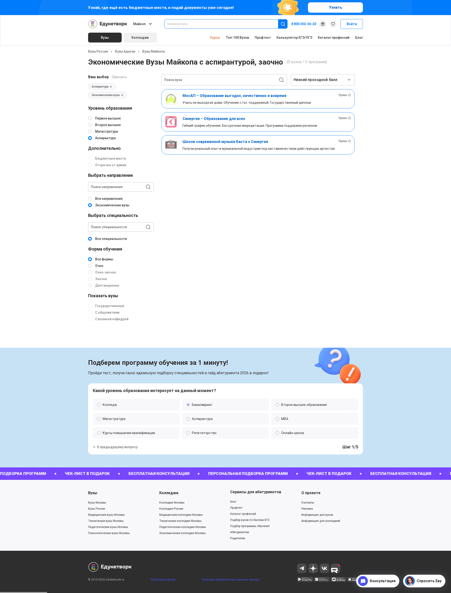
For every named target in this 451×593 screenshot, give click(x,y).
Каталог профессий (334, 37)
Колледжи (168, 493)
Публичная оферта (163, 579)
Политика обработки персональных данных (231, 579)
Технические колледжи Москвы (180, 521)
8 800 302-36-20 (303, 24)
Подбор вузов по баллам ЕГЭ (249, 520)
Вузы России (98, 51)
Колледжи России (171, 508)
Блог (359, 37)
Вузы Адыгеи (125, 51)
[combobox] (224, 24)
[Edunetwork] (108, 23)
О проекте (310, 493)
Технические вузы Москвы (106, 521)
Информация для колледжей (320, 521)
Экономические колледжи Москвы (182, 533)
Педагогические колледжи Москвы (182, 527)
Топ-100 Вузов (237, 37)
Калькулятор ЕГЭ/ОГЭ (294, 37)
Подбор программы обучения (250, 526)
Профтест (263, 37)
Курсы (215, 37)
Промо (342, 95)
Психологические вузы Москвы (109, 533)
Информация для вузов (317, 514)
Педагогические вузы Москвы (108, 527)
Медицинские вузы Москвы (106, 514)
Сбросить (119, 77)
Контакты (307, 502)
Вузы (92, 493)
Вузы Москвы (97, 502)
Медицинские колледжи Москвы (181, 514)
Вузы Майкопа (153, 51)
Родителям (237, 538)
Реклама (307, 508)
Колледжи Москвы (171, 502)
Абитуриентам (239, 532)
